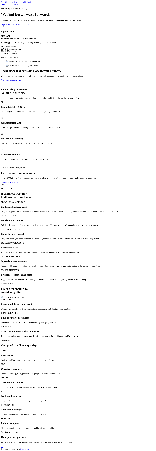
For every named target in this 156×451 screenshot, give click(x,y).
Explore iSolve (7, 25)
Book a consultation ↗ (9, 4)
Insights (23, 2)
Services (17, 2)
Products (9, 2)
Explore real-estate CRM (12, 182)
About (3, 2)
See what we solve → (22, 25)
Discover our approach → (11, 80)
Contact (30, 2)
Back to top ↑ (25, 449)
